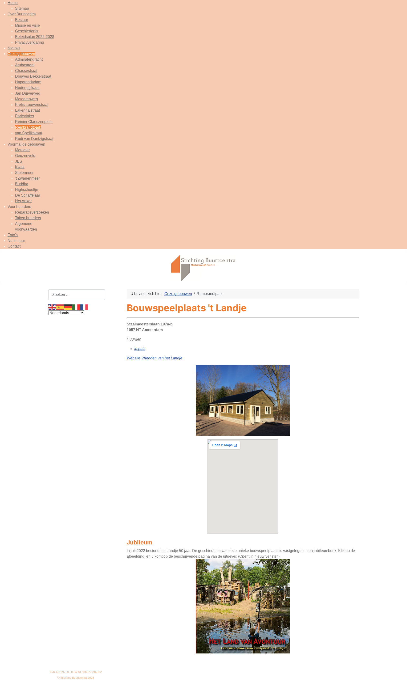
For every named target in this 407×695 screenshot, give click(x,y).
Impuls (139, 349)
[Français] (84, 307)
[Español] (60, 307)
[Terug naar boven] (398, 686)
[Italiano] (76, 307)
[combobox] (76, 294)
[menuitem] (13, 3)
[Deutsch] (68, 307)
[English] (52, 307)
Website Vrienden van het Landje (154, 358)
